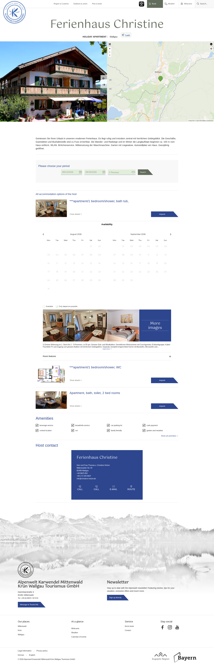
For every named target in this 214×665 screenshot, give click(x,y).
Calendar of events (78, 637)
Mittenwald (22, 626)
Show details (75, 380)
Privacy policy (41, 651)
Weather (171, 4)
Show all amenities (168, 436)
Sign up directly (115, 597)
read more (106, 349)
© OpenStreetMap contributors (204, 121)
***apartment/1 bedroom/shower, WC (95, 367)
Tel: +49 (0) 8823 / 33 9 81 (28, 598)
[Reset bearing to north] (109, 55)
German (21, 655)
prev (104, 78)
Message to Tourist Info (29, 605)
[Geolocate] (211, 48)
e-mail (113, 489)
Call (80, 489)
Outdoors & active (80, 4)
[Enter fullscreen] (109, 44)
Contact (128, 630)
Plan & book (97, 4)
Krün (20, 630)
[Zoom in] (109, 48)
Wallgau (21, 635)
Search (143, 172)
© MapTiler (191, 121)
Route (131, 489)
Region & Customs (61, 4)
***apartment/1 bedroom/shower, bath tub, (99, 201)
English (32, 655)
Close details (75, 214)
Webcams (188, 4)
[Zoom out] (109, 52)
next (104, 85)
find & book (129, 626)
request (162, 214)
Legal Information (24, 651)
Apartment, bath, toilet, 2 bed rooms (95, 393)
